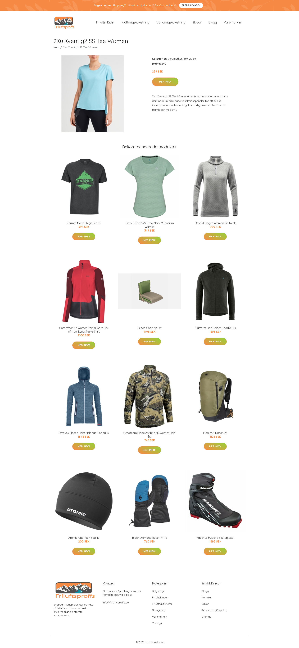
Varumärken (233, 22)
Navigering (158, 610)
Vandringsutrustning (170, 22)
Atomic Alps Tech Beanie (83, 537)
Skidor (196, 22)
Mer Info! (165, 81)
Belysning (158, 591)
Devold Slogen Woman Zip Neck (215, 223)
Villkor (205, 604)
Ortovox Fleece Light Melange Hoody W (83, 433)
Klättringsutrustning (135, 22)
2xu (195, 58)
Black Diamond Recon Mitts (149, 537)
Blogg (212, 22)
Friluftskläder (105, 22)
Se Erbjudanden (191, 5)
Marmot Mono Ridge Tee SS (83, 223)
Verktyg (157, 623)
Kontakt (206, 597)
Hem (56, 47)
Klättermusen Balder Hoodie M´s (215, 328)
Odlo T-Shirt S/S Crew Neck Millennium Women (149, 224)
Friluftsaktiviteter (162, 604)
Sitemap (206, 616)
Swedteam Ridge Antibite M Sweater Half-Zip (149, 434)
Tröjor (187, 58)
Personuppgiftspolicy (214, 610)
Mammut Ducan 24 (215, 433)
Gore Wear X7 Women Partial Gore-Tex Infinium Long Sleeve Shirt (83, 329)
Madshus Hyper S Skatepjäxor (215, 537)
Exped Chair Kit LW (150, 328)
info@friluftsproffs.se (116, 602)
